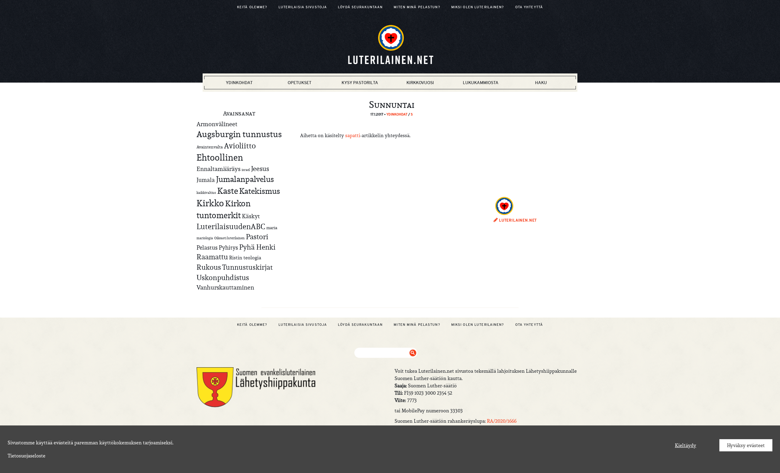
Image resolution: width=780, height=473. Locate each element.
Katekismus (259, 191)
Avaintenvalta (210, 147)
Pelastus (207, 247)
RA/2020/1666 (501, 421)
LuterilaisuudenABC (231, 226)
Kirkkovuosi (420, 82)
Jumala (206, 179)
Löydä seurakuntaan (360, 7)
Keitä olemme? (252, 7)
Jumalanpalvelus (245, 179)
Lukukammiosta (480, 82)
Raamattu (212, 256)
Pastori (257, 236)
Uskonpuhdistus (223, 277)
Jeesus (260, 168)
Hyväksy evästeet (746, 445)
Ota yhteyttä (529, 7)
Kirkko (210, 203)
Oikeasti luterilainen (229, 238)
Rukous (209, 267)
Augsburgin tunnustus (239, 134)
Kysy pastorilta (360, 82)
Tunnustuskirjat (247, 267)
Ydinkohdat (239, 82)
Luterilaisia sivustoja (302, 7)
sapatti (352, 135)
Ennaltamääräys (218, 168)
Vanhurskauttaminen (225, 287)
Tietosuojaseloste (26, 456)
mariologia (205, 238)
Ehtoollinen (220, 157)
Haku (541, 82)
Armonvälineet (217, 124)
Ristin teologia (245, 257)
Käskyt (251, 216)
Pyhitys (228, 247)
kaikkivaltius (206, 192)
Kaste (227, 191)
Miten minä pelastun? (417, 7)
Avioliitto (240, 146)
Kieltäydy (685, 445)
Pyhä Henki (257, 247)
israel (246, 170)
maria (271, 227)
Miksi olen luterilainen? (477, 7)
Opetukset (299, 82)
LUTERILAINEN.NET (517, 220)
